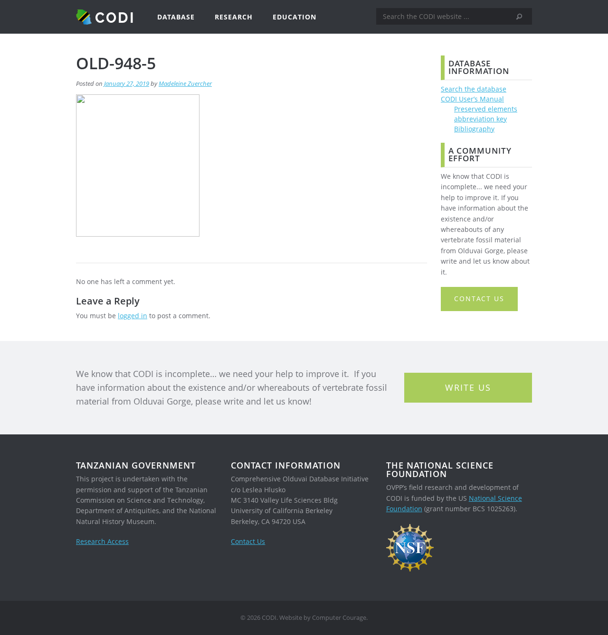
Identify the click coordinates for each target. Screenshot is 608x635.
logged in (132, 315)
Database (176, 16)
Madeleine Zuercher (185, 84)
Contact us (479, 298)
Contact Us (248, 541)
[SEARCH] (522, 16)
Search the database (473, 88)
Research (234, 16)
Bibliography (474, 128)
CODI (115, 17)
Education (294, 16)
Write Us (468, 387)
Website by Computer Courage (322, 618)
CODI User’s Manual (472, 98)
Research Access (102, 541)
